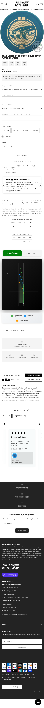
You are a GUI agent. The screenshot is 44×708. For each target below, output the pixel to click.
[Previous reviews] (3, 185)
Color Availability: (7, 105)
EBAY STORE (31, 677)
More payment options (22, 161)
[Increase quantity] (12, 146)
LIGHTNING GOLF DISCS (8, 677)
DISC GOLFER (5, 674)
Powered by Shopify (35, 692)
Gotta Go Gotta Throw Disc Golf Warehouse (17, 692)
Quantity (4, 142)
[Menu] (2, 4)
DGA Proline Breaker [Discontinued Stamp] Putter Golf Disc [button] (19, 463)
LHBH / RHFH (31, 253)
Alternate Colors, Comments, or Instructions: (16, 114)
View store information (10, 172)
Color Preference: (7, 95)
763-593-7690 (11, 594)
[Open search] (4, 416)
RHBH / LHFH (12, 253)
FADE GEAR (15, 674)
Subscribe (22, 530)
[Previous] (5, 424)
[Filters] (9, 416)
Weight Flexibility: (7, 86)
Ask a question (33, 380)
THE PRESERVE (21, 677)
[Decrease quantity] (4, 146)
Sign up (17, 78)
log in (23, 78)
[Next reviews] (40, 185)
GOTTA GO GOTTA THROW (27, 674)
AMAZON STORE (6, 680)
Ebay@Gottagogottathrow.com (16, 614)
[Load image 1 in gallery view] (22, 32)
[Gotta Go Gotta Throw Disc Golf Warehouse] (22, 4)
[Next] (38, 424)
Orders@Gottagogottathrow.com (17, 597)
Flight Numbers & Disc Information (13, 330)
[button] (22, 185)
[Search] (7, 4)
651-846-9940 (11, 610)
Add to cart (22, 156)
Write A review (33, 375)
